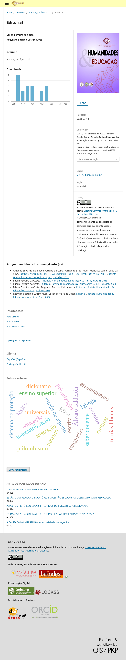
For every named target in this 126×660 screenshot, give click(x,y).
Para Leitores (13, 316)
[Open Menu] (6, 3)
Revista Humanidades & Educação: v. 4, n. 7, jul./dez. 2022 (64, 275)
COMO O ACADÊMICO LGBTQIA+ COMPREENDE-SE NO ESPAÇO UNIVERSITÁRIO (63, 273)
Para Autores (13, 321)
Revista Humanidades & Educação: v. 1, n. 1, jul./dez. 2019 (75, 280)
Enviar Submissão (18, 469)
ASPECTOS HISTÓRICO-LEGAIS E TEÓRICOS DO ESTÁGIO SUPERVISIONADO (47, 505)
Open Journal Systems (19, 340)
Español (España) (16, 359)
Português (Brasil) (16, 364)
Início (9, 12)
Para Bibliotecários (16, 326)
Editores (45, 283)
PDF (83, 103)
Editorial (81, 287)
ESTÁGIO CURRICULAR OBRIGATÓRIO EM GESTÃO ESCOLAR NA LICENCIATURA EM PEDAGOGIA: (59, 497)
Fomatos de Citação (88, 159)
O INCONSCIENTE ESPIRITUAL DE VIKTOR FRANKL (34, 489)
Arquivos (20, 12)
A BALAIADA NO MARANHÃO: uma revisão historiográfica (38, 522)
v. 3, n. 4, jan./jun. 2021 (40, 12)
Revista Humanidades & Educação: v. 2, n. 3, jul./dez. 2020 (84, 283)
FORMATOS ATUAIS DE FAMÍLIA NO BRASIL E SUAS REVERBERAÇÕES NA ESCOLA (50, 514)
